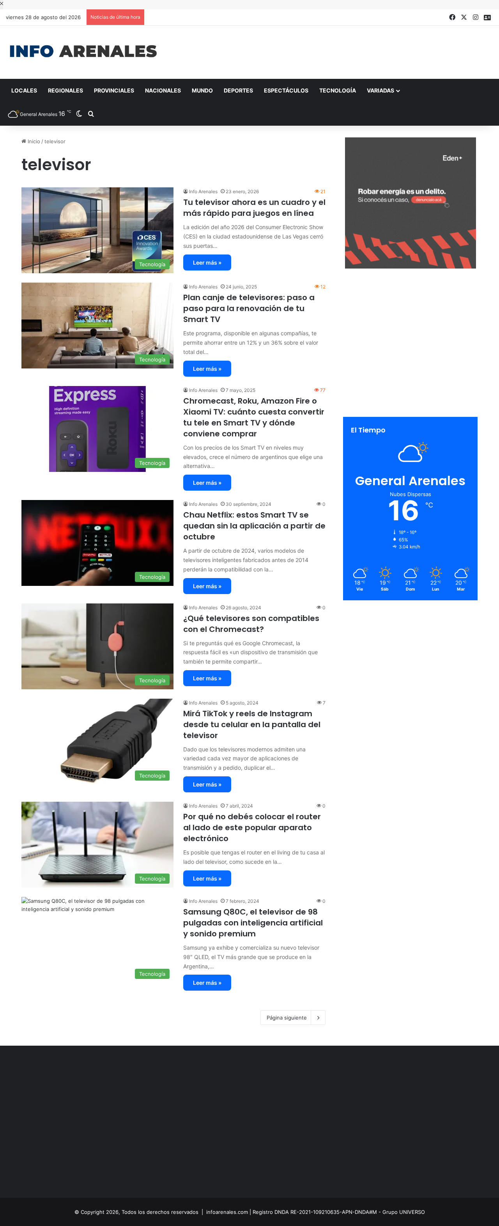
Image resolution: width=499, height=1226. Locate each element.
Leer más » (207, 262)
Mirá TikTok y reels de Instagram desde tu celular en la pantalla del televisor (251, 724)
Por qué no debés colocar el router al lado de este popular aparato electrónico (252, 827)
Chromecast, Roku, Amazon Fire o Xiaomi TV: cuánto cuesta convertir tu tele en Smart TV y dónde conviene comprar (253, 417)
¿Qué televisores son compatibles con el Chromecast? (251, 624)
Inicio (33, 141)
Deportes (238, 90)
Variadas (380, 90)
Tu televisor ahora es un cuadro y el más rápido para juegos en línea (254, 208)
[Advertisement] (332, 51)
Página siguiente (287, 1017)
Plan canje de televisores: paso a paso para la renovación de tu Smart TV (249, 308)
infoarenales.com (227, 1212)
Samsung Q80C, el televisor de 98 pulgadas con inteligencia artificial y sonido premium (253, 922)
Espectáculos (286, 90)
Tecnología (337, 90)
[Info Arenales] (83, 51)
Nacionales (163, 90)
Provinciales (114, 90)
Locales (24, 90)
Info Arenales (203, 191)
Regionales (65, 90)
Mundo (202, 90)
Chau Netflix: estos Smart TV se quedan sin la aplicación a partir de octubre (254, 525)
